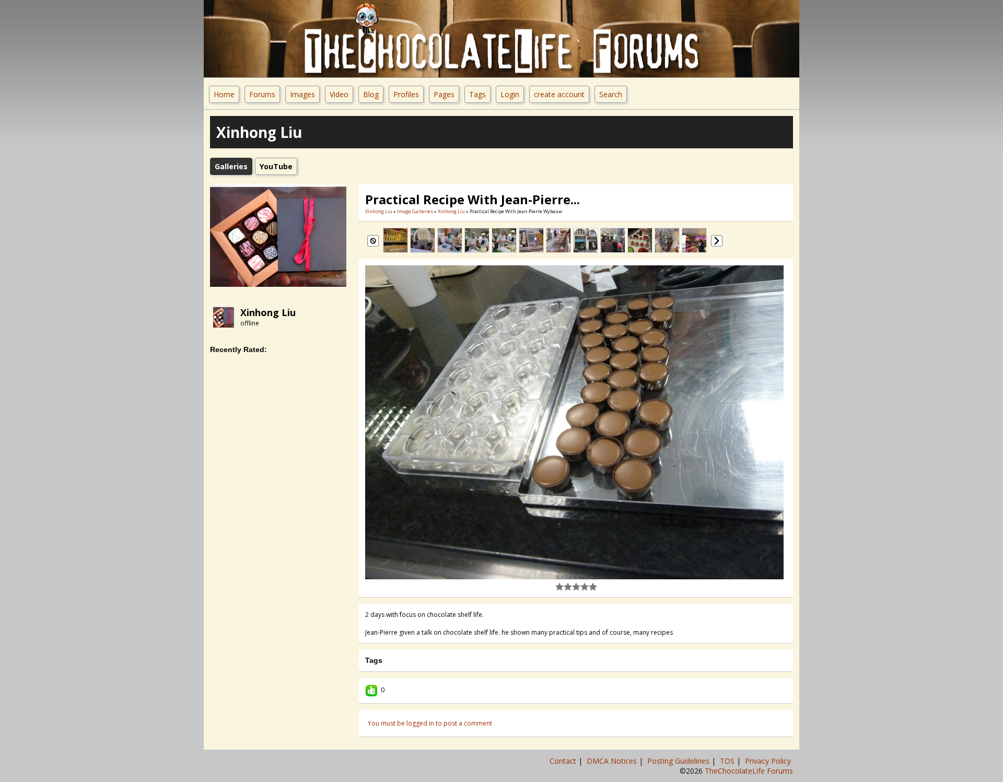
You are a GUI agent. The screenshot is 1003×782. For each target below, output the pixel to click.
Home (224, 94)
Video (339, 94)
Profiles (406, 94)
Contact (564, 761)
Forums (262, 94)
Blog (371, 94)
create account (559, 94)
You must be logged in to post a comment (430, 723)
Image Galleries (415, 211)
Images (302, 94)
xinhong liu (268, 312)
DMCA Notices (613, 761)
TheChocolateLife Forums (749, 771)
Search (610, 94)
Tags (477, 94)
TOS (728, 761)
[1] (559, 586)
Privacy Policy (769, 761)
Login (509, 94)
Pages (444, 94)
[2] (563, 586)
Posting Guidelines (679, 761)
